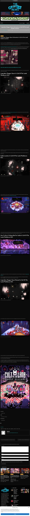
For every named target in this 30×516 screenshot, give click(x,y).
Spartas (3, 481)
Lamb (9, 428)
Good (3, 480)
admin (8, 431)
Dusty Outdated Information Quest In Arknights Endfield (16, 497)
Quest (17, 428)
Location (15, 428)
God (1, 480)
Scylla (19, 428)
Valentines (12, 481)
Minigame (12, 480)
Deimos (6, 479)
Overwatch (15, 480)
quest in (13, 112)
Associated (2, 64)
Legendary (12, 428)
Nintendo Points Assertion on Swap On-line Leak (16, 501)
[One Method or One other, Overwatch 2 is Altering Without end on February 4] (12, 505)
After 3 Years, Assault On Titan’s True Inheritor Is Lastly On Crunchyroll (16, 491)
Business (2, 474)
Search (28, 23)
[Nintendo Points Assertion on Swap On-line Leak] (12, 501)
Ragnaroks (7, 480)
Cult (3, 428)
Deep (23, 477)
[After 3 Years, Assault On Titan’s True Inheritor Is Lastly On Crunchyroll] (12, 490)
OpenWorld (26, 477)
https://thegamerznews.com (13, 432)
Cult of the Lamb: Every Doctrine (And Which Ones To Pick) (11, 67)
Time (17, 480)
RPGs (24, 478)
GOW (5, 480)
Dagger (5, 428)
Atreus (4, 479)
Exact (8, 479)
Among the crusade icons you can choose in (8, 46)
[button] (28, 507)
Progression (22, 478)
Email (2, 456)
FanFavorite (12, 479)
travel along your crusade (13, 195)
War (5, 481)
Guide (7, 428)
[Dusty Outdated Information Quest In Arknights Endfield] (12, 496)
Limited (15, 479)
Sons (1, 481)
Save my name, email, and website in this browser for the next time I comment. (12, 461)
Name (2, 453)
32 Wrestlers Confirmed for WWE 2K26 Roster (23, 439)
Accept (15, 514)
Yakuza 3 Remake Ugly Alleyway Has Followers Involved (7, 439)
